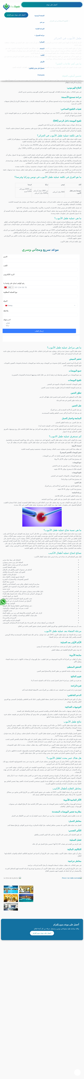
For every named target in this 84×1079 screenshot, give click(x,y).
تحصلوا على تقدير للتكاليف (36, 68)
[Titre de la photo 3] (11, 889)
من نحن (42, 22)
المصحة (42, 48)
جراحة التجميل (39, 35)
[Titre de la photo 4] (26, 889)
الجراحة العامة (40, 29)
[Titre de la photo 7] (11, 907)
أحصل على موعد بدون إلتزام (42, 933)
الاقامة (42, 55)
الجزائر (42, 42)
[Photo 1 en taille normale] (72, 878)
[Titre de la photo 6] (26, 898)
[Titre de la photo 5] (11, 898)
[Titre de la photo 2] (12, 878)
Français (40, 75)
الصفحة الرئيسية (39, 16)
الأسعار (42, 62)
